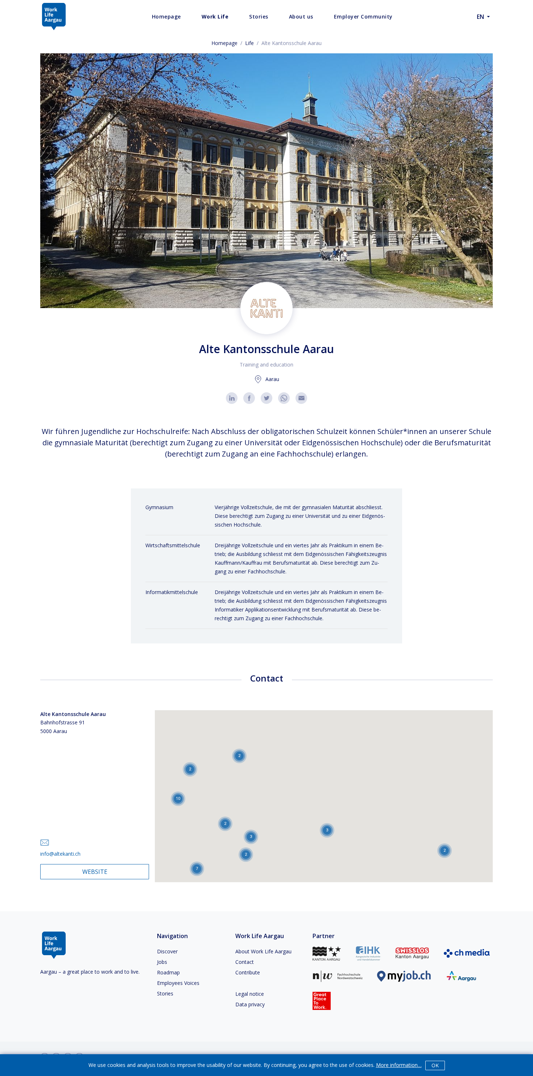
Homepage (224, 43)
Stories (165, 993)
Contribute (247, 972)
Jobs (162, 961)
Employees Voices (178, 982)
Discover (167, 951)
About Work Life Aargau (263, 951)
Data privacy (250, 1004)
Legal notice (249, 993)
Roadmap (168, 972)
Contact (244, 961)
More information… (399, 1064)
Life (249, 43)
